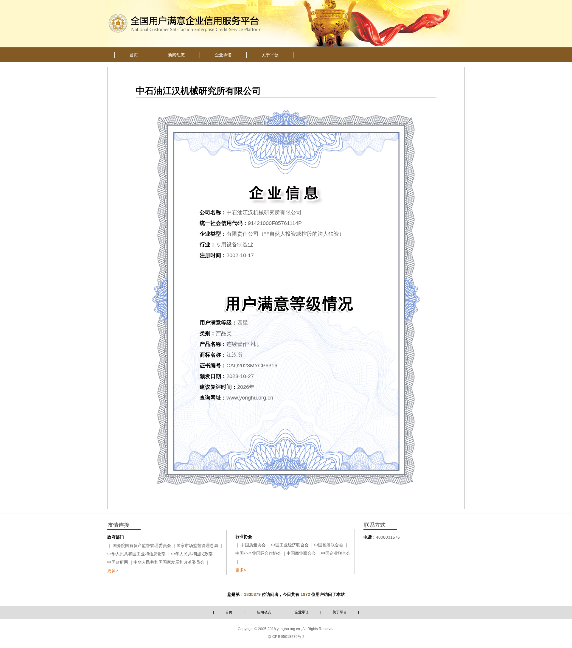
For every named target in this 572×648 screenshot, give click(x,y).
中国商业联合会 (301, 553)
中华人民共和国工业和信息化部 (136, 553)
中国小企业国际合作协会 (258, 553)
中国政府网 (117, 562)
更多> (112, 570)
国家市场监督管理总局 (197, 545)
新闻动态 (264, 612)
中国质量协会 (253, 545)
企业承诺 (302, 612)
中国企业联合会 (335, 553)
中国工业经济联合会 (290, 545)
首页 (228, 612)
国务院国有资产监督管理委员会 (142, 545)
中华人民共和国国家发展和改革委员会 (168, 562)
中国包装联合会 (328, 545)
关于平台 (339, 612)
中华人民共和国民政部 (192, 553)
